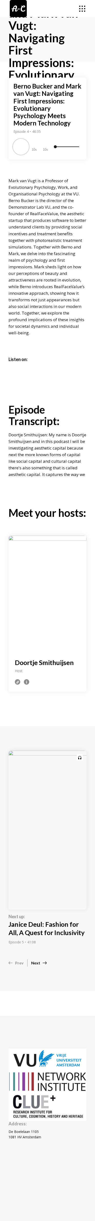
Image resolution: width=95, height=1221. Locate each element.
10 (33, 149)
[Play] (20, 146)
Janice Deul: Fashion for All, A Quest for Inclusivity (47, 928)
